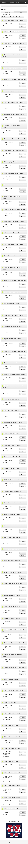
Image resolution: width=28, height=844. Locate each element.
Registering (7, 12)
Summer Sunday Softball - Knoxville (12, 491)
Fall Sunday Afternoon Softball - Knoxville (14, 20)
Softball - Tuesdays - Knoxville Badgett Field (14, 643)
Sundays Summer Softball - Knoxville (13, 583)
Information (23, 24)
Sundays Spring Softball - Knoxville (12, 595)
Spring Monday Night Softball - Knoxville (14, 68)
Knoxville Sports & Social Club (10, 2)
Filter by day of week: (5, 14)
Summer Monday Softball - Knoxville (13, 256)
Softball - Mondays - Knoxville (11, 702)
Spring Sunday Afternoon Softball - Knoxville (15, 79)
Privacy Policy (21, 842)
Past (21, 12)
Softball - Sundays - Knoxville (11, 679)
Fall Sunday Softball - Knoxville (11, 410)
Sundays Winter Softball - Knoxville (12, 606)
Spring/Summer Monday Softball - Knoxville (14, 374)
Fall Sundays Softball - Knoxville (12, 560)
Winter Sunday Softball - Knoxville (12, 456)
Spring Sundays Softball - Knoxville (12, 433)
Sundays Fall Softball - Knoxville (12, 618)
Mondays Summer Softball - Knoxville (13, 572)
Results (23, 26)
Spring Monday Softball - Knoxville (12, 292)
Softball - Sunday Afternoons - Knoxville (13, 690)
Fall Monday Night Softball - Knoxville (13, 32)
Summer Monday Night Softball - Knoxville (14, 43)
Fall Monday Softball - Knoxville (11, 232)
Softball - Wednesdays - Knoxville (12, 713)
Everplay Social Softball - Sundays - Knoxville (15, 667)
